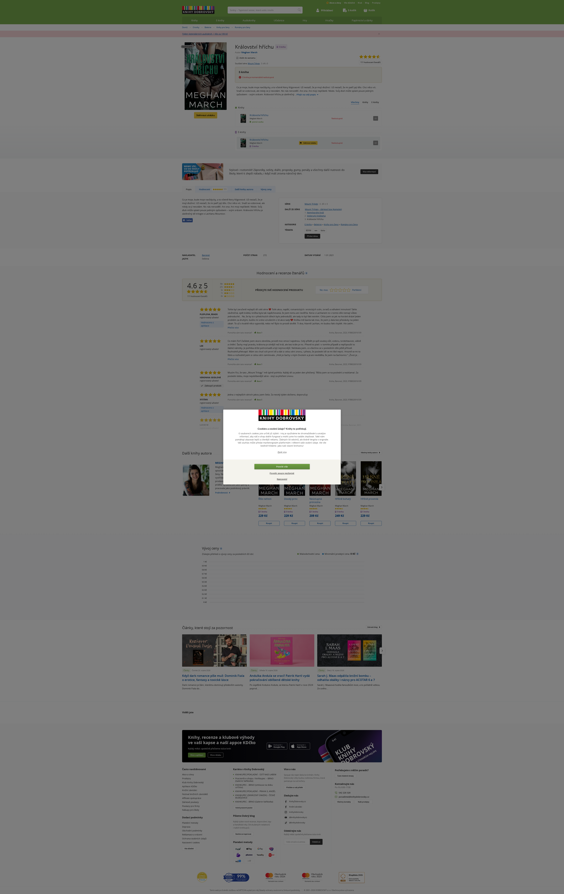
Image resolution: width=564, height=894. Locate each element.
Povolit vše (282, 466)
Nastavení (282, 479)
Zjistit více (282, 452)
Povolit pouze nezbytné (282, 473)
